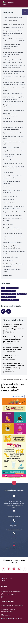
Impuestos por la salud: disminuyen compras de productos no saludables (14, 83)
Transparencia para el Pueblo (8, 594)
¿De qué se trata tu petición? (14, 548)
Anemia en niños (8, 224)
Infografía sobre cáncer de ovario (13, 151)
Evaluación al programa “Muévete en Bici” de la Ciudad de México (14, 67)
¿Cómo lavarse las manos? (11, 21)
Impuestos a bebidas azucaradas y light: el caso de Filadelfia (13, 72)
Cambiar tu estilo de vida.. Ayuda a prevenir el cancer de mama (13, 207)
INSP (3, 288)
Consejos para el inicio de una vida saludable (13, 89)
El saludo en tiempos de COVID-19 (13, 24)
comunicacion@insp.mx (14, 516)
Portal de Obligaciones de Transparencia (11, 591)
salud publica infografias (8, 297)
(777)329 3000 (14, 526)
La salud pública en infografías (12, 17)
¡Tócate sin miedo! (8, 199)
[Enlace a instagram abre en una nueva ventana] (15, 619)
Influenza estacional (9, 203)
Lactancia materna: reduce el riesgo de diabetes (14, 78)
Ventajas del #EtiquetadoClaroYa (13, 27)
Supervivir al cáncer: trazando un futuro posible (13, 191)
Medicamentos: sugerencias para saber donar (13, 123)
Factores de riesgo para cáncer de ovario (13, 143)
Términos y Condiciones (7, 611)
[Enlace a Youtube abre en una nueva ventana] (20, 619)
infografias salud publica (8, 294)
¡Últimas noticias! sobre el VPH (12, 233)
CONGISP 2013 (7, 275)
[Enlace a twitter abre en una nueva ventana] (10, 619)
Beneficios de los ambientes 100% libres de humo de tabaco (13, 168)
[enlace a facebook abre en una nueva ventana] (4, 619)
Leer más (15, 607)
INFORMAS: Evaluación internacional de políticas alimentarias (10, 116)
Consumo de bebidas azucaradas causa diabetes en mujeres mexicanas (13, 54)
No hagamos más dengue (10, 257)
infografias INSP (21, 294)
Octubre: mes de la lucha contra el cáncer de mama (13, 155)
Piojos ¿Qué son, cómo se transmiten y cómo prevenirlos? (12, 229)
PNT (2, 593)
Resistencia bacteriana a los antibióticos (11, 182)
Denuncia (3, 598)
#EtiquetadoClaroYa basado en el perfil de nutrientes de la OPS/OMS (14, 40)
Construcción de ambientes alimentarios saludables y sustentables (11, 47)
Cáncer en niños (8, 172)
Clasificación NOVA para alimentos (13, 110)
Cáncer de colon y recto (10, 196)
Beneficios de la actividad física (12, 93)
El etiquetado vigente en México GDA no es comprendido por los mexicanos (13, 33)
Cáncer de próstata (8, 187)
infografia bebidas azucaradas (10, 299)
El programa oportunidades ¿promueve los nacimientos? (11, 247)
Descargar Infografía (17, 396)
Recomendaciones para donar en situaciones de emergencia (13, 128)
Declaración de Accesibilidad (8, 609)
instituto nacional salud (8, 291)
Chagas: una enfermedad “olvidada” (14, 212)
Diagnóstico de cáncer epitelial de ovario (13, 137)
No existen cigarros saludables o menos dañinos (13, 265)
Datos (2, 590)
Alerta (2, 596)
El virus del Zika (7, 160)
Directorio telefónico (14, 529)
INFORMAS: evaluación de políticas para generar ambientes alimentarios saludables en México (13, 99)
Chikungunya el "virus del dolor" (12, 215)
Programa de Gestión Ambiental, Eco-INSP (13, 220)
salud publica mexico (12, 288)
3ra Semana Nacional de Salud (12, 242)
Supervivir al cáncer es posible (12, 133)
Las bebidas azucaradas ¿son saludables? (12, 271)
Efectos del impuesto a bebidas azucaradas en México (12, 177)
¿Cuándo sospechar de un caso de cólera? (13, 238)
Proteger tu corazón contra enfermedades (11, 106)
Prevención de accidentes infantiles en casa (14, 252)
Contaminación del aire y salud (12, 163)
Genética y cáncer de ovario (11, 147)
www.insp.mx (14, 539)
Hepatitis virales (8, 260)
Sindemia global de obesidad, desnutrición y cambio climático (12, 61)
